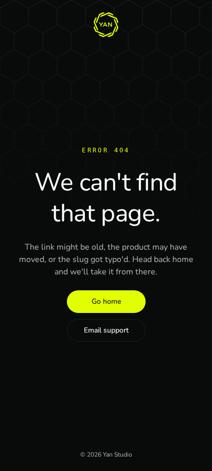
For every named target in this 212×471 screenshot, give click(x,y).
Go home (106, 301)
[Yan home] (106, 24)
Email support (106, 330)
